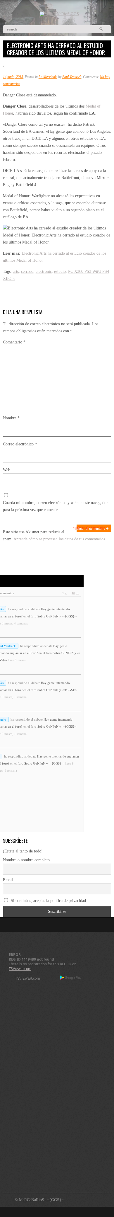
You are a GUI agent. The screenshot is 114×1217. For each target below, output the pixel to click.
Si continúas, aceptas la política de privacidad (48, 900)
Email (8, 880)
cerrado (27, 271)
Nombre (11, 418)
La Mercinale (48, 77)
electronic (44, 271)
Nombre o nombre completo (26, 860)
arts (16, 271)
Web (6, 470)
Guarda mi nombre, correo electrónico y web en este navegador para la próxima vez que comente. (55, 506)
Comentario (14, 342)
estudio (60, 271)
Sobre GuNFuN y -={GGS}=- (57, 616)
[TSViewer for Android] (71, 978)
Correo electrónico (20, 444)
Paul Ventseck (71, 77)
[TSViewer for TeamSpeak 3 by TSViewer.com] (25, 979)
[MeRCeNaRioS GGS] (59, 14)
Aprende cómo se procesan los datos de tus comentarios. (59, 539)
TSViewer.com (20, 968)
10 (73, 593)
